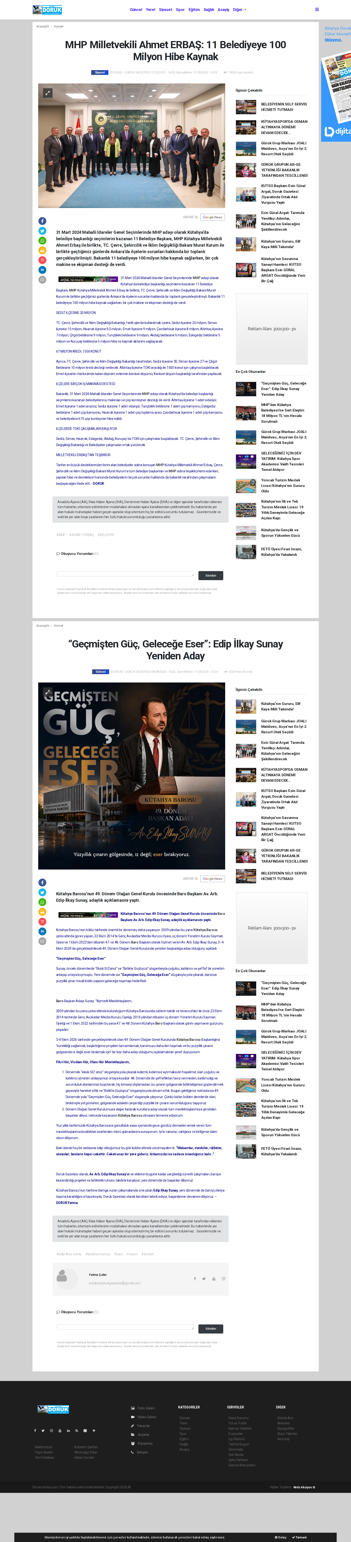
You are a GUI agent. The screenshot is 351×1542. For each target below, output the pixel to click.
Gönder (211, 575)
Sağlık (209, 9)
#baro (118, 1254)
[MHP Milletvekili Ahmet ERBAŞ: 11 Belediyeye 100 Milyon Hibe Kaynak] (131, 145)
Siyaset (165, 9)
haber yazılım (200, 1487)
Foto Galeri (146, 1408)
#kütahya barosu (97, 1254)
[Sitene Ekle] (96, 1431)
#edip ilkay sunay (69, 1254)
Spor (180, 9)
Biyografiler (285, 1428)
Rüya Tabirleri (287, 1434)
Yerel (150, 9)
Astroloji (283, 1439)
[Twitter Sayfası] (45, 1431)
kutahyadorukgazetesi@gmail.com (114, 1283)
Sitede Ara (285, 1418)
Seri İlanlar (236, 1455)
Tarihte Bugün (239, 1444)
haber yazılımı (142, 1487)
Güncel (136, 9)
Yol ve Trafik (238, 1423)
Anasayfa (43, 26)
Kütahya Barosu (205, 930)
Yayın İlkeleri (44, 1452)
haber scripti (181, 1487)
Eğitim (194, 9)
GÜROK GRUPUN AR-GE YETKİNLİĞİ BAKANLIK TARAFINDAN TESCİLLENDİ (284, 170)
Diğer (238, 9)
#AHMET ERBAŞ (81, 535)
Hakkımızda (43, 1447)
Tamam (301, 1537)
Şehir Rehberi (238, 1460)
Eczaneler (236, 1434)
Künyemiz (145, 1443)
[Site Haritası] (87, 1431)
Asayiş (223, 9)
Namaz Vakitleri (240, 1428)
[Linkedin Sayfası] (70, 1431)
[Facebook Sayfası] (37, 1431)
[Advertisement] (36, 1517)
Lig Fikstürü (237, 1439)
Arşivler (143, 1435)
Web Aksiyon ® (304, 1487)
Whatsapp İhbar (85, 1452)
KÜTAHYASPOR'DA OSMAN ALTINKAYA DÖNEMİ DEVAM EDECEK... (284, 127)
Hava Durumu (239, 1418)
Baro (221, 914)
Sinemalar (236, 1449)
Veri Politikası (44, 1457)
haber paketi (162, 1487)
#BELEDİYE (105, 535)
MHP (197, 278)
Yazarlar (143, 1426)
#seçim (132, 1254)
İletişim (142, 1452)
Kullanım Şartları (86, 1447)
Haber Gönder (84, 1457)
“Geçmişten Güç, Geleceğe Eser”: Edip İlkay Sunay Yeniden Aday (283, 389)
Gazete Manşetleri (242, 1465)
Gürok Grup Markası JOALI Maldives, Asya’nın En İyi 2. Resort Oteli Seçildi (284, 148)
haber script (219, 1487)
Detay (282, 1537)
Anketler (283, 1423)
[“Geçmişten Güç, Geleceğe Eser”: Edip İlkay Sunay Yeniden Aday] (131, 776)
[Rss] (78, 1431)
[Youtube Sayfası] (61, 1431)
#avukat (147, 1254)
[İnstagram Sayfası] (53, 1431)
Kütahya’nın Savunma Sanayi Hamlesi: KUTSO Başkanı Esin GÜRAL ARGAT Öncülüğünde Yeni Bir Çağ (283, 270)
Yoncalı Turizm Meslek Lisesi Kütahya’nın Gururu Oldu (283, 486)
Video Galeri (146, 1417)
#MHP (61, 535)
